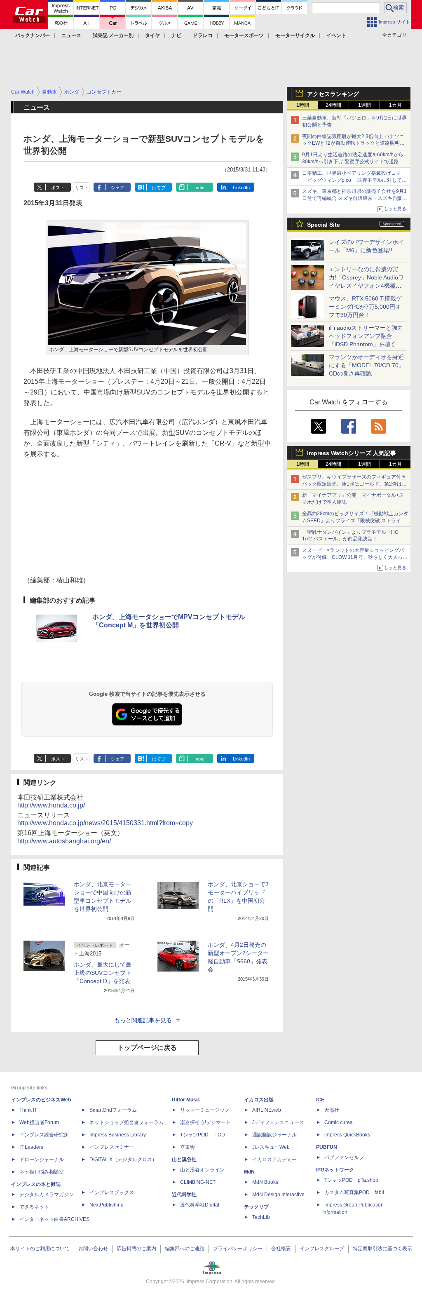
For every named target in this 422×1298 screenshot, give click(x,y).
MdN (249, 1172)
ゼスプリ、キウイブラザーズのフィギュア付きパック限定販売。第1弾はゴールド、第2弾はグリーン (354, 484)
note (200, 187)
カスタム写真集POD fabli (354, 1192)
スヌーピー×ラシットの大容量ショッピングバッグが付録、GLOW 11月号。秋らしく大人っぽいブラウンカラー (355, 557)
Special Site (323, 224)
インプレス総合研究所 (44, 1135)
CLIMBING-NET (198, 1182)
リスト (82, 187)
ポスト (58, 187)
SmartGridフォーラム (113, 1110)
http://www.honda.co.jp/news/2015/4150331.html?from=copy (105, 822)
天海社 (331, 1110)
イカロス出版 (259, 1100)
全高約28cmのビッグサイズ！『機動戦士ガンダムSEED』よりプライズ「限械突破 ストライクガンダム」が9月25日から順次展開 (355, 520)
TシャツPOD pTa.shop (351, 1180)
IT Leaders (31, 1147)
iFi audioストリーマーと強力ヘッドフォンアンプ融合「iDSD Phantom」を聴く (366, 335)
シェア (117, 187)
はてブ (159, 187)
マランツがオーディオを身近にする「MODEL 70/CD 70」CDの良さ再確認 (366, 365)
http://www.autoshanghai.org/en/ (64, 841)
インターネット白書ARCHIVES (54, 1219)
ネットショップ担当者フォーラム (126, 1122)
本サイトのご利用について (40, 1248)
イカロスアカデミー (274, 1159)
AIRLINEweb (266, 1110)
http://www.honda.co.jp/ (51, 805)
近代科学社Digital (199, 1205)
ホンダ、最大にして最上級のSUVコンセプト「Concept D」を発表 (102, 972)
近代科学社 (184, 1194)
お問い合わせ (93, 1248)
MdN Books (265, 1182)
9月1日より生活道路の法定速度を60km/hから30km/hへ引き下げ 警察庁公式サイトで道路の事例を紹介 (353, 161)
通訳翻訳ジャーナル (274, 1135)
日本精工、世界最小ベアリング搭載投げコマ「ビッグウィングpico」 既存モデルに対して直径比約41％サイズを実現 (354, 180)
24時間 (333, 105)
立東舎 (187, 1147)
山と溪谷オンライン (202, 1170)
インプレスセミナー (111, 1147)
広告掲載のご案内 (136, 1248)
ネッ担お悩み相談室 (41, 1172)
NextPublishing (106, 1205)
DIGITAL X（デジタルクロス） (123, 1159)
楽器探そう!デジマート (205, 1122)
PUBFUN (326, 1147)
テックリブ (256, 1207)
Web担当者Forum (39, 1122)
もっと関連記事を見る (143, 1020)
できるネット (34, 1207)
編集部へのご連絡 (184, 1248)
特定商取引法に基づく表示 (382, 1248)
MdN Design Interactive (278, 1194)
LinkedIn (241, 187)
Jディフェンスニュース (278, 1122)
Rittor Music (186, 1100)
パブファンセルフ (344, 1157)
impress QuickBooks (347, 1135)
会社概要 (281, 1248)
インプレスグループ (322, 1248)
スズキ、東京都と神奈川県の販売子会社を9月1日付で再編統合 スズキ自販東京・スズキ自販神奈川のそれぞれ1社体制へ (354, 198)
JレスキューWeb (271, 1147)
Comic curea (338, 1122)
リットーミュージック (205, 1110)
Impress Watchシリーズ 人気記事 (351, 453)
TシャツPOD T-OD (202, 1135)
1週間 (364, 105)
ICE (320, 1100)
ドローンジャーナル (41, 1159)
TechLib (261, 1217)
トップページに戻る (147, 1047)
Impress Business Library (117, 1135)
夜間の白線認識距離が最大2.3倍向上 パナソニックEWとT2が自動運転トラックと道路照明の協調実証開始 (353, 143)
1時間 (302, 105)
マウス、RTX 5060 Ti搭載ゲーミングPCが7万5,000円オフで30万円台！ (365, 306)
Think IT (28, 1110)
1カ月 (395, 105)
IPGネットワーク (335, 1170)
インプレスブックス (111, 1192)
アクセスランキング (333, 94)
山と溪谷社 (184, 1159)
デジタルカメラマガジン (46, 1194)
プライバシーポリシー (238, 1248)
